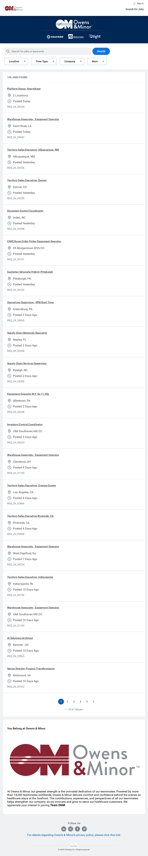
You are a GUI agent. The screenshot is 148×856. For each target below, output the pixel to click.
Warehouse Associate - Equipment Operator (33, 119)
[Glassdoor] (84, 828)
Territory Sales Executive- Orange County (31, 485)
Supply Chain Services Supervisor (27, 363)
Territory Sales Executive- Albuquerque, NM (33, 149)
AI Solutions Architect (20, 638)
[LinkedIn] (63, 828)
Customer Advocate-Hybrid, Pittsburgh (30, 271)
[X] (70, 828)
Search (101, 51)
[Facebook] (77, 828)
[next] (93, 701)
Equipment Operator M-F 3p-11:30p (28, 393)
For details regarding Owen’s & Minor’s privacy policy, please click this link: (74, 835)
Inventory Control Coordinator (25, 424)
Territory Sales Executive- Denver (27, 180)
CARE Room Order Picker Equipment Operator (34, 241)
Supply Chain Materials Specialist (27, 332)
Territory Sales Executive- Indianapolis (30, 577)
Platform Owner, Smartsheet (24, 88)
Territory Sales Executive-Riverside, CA (30, 516)
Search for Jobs (135, 9)
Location (14, 61)
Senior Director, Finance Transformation (31, 668)
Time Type (42, 61)
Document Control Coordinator (25, 210)
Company (69, 61)
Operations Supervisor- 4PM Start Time (30, 302)
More (95, 61)
